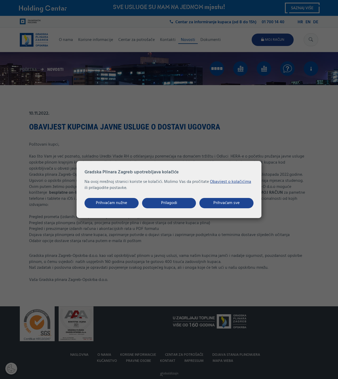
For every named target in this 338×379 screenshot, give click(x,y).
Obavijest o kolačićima (230, 181)
